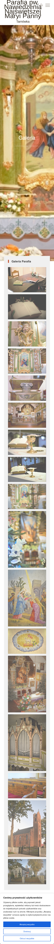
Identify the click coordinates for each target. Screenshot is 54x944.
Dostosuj (27, 931)
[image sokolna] (28, 829)
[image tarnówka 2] (28, 872)
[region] (27, 918)
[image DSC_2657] (28, 743)
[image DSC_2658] (28, 786)
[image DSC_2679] (28, 443)
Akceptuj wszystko (27, 924)
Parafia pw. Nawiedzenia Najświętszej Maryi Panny (23, 11)
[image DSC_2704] (28, 361)
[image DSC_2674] (28, 470)
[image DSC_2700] (28, 389)
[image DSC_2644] (28, 599)
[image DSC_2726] (28, 280)
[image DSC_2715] (28, 334)
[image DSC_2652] (28, 685)
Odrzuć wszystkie (27, 938)
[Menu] (46, 5)
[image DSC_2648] (28, 642)
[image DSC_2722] (28, 307)
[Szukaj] (40, 5)
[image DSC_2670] (28, 497)
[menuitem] (40, 5)
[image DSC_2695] (28, 416)
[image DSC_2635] (28, 540)
